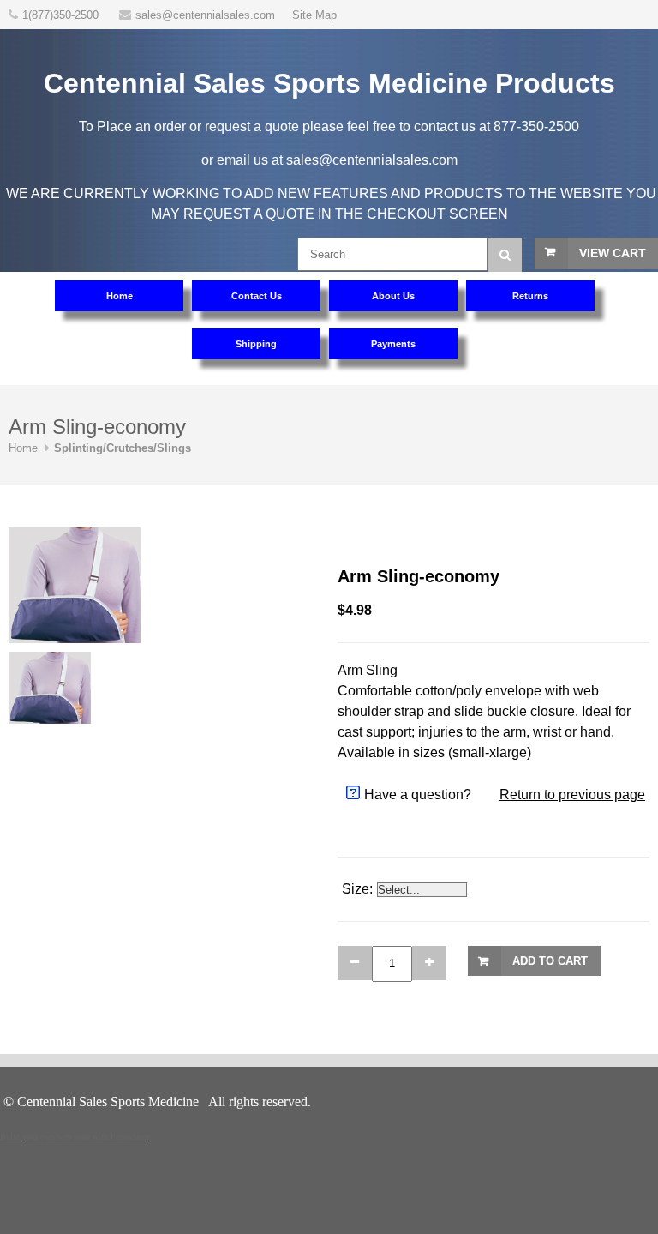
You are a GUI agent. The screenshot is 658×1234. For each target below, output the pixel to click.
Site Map (314, 15)
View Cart (612, 253)
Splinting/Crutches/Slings (122, 448)
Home (23, 448)
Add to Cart (550, 960)
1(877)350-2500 (62, 15)
